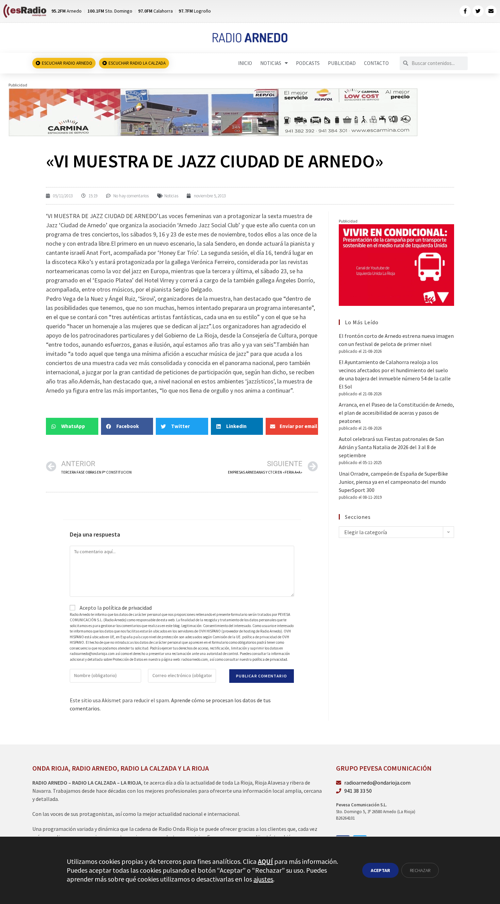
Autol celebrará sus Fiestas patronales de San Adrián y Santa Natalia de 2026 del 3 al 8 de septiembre (391, 447)
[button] (72, 426)
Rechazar (420, 870)
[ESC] (213, 111)
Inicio (245, 63)
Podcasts (308, 63)
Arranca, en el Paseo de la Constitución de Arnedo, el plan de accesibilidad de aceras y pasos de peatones (396, 412)
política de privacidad (127, 607)
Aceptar (380, 870)
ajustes (263, 879)
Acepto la (115, 607)
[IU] (396, 264)
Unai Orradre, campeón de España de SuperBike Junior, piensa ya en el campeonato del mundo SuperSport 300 (393, 481)
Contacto (376, 63)
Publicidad (342, 63)
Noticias (270, 63)
